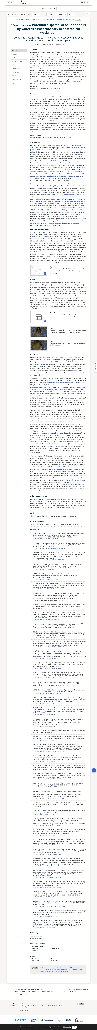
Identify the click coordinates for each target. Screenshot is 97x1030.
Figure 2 (48, 285)
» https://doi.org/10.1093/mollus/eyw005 (46, 866)
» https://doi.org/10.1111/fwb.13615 (44, 845)
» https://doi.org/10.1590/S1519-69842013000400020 (49, 752)
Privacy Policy (67, 1027)
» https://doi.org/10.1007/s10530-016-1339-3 (47, 897)
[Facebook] (25, 1011)
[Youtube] (27, 1011)
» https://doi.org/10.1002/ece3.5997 (44, 726)
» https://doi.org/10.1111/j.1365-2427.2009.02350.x (49, 560)
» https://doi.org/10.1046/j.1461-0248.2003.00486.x (49, 548)
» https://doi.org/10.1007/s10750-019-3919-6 (47, 779)
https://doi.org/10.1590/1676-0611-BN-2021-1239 (60, 19)
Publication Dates (17, 79)
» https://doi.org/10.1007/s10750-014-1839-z (47, 678)
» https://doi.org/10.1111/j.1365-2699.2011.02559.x (49, 906)
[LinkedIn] (23, 1011)
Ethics (14, 65)
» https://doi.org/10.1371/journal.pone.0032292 (48, 877)
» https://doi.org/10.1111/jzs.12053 (44, 927)
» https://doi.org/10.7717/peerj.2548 (44, 761)
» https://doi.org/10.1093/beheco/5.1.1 (45, 916)
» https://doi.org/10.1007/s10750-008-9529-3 (47, 539)
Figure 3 (80, 285)
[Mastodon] (22, 1011)
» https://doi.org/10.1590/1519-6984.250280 (47, 854)
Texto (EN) (61, 14)
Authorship (36, 44)
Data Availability (16, 68)
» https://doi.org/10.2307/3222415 (43, 569)
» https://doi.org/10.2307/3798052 (43, 740)
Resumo (50, 14)
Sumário (14, 14)
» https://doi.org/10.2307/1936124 (43, 814)
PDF (70, 14)
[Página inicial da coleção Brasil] (12, 1007)
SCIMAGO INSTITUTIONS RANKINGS (53, 44)
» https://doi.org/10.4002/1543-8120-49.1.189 (47, 825)
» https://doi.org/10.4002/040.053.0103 (45, 787)
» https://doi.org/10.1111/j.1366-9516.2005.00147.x (49, 668)
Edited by (14, 76)
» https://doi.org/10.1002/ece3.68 (43, 589)
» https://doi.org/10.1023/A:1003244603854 (46, 620)
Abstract (14, 50)
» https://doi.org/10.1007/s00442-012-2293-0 (47, 887)
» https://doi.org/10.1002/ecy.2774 (44, 835)
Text (13, 57)
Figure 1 (46, 236)
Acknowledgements (17, 61)
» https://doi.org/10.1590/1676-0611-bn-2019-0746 (49, 798)
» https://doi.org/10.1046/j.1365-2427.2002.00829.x (49, 637)
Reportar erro (95, 367)
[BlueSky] (20, 1011)
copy (78, 19)
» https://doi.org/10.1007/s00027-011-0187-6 (47, 693)
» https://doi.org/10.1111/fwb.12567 (44, 658)
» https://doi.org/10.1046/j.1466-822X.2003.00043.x (49, 647)
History (14, 83)
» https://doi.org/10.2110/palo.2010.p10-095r (47, 579)
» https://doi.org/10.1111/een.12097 (44, 703)
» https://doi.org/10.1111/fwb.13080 (44, 715)
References (15, 72)
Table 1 (74, 298)
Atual (29, 14)
